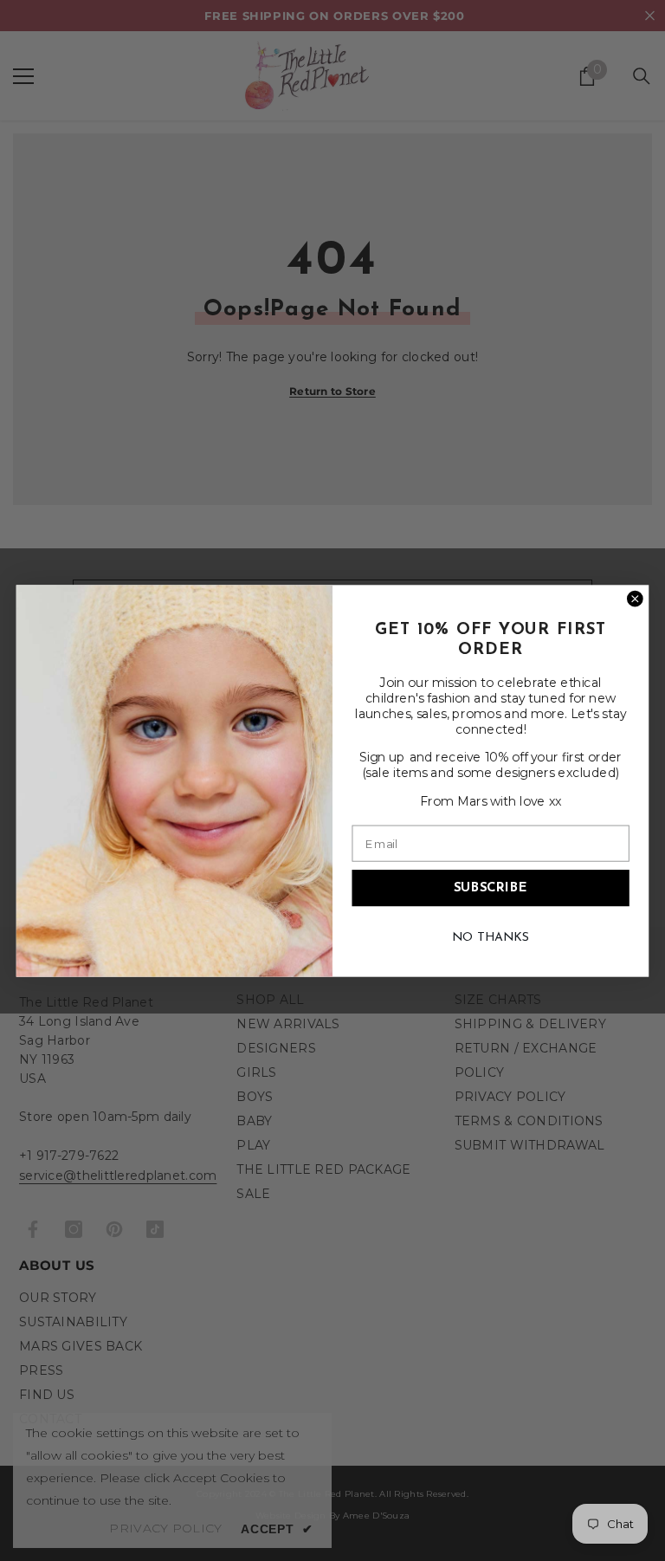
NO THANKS (490, 937)
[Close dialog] (635, 598)
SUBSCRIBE (490, 887)
